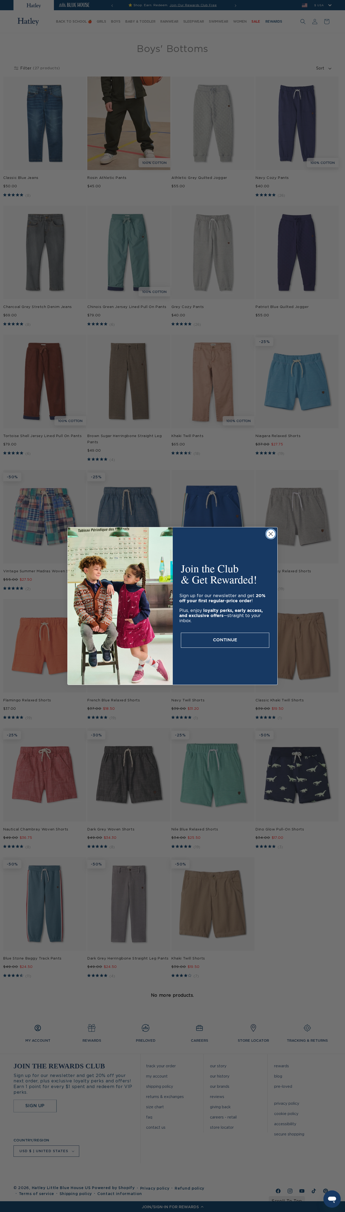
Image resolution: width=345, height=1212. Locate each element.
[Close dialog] (270, 534)
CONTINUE (225, 640)
